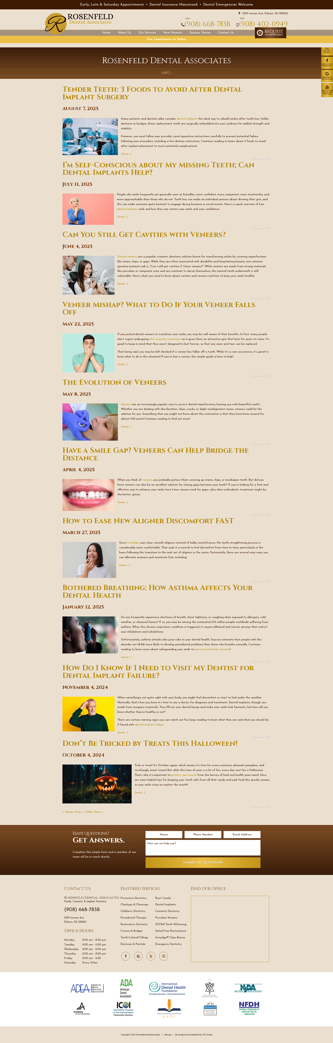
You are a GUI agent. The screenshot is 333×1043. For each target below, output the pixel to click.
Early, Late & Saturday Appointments (112, 4)
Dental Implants (165, 904)
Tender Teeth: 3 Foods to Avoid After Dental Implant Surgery (152, 93)
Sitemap (167, 1035)
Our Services (147, 32)
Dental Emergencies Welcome (228, 4)
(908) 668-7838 (207, 24)
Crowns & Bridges (132, 931)
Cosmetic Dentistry (167, 911)
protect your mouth (184, 775)
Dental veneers (127, 256)
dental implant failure (149, 724)
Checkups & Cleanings (134, 904)
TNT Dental (207, 1035)
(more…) (126, 153)
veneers (147, 479)
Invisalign (133, 542)
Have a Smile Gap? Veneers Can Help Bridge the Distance (155, 454)
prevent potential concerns (212, 649)
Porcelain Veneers (166, 917)
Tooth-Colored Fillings (134, 937)
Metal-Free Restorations (170, 931)
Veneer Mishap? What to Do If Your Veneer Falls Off (158, 309)
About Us (124, 32)
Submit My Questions (203, 862)
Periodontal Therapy (133, 917)
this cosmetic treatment (165, 339)
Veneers (126, 404)
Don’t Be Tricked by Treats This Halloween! (149, 744)
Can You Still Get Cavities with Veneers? (144, 235)
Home (106, 32)
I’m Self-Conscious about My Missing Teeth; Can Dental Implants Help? (158, 169)
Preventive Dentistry (133, 898)
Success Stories (200, 32)
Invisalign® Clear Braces (170, 937)
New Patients (172, 32)
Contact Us (226, 32)
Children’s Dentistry (133, 911)
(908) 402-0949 (263, 24)
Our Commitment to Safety (166, 39)
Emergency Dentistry (168, 944)
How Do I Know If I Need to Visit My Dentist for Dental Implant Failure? (158, 672)
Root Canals (163, 898)
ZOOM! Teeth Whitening (170, 924)
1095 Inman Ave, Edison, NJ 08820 (264, 13)
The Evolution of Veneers (114, 382)
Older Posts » (95, 812)
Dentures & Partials (133, 944)
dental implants (187, 118)
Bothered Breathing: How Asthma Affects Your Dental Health (157, 591)
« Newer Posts (72, 812)
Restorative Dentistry (134, 924)
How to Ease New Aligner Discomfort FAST (148, 521)
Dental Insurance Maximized (174, 4)
